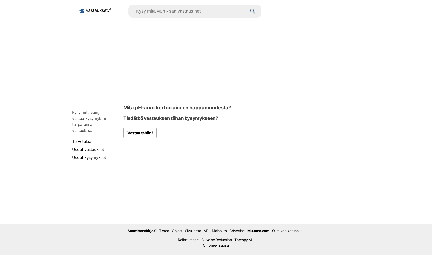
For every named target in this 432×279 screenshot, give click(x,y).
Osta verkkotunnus (287, 231)
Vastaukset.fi (98, 10)
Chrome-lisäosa (216, 245)
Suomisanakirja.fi (142, 231)
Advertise (237, 231)
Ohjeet (177, 231)
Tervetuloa (81, 141)
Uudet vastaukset (88, 149)
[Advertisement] (216, 60)
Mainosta (219, 231)
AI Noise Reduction (217, 240)
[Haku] (253, 11)
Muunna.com (258, 231)
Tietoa (164, 231)
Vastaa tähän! (140, 132)
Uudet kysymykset (89, 157)
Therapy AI (243, 240)
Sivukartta (193, 231)
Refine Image (188, 240)
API (206, 231)
